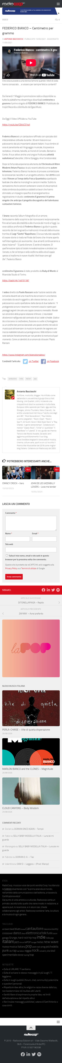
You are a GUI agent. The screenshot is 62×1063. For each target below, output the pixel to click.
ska (48, 951)
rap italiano (20, 951)
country (54, 929)
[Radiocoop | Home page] (17, 3)
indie (21, 379)
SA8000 (8, 889)
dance (17, 933)
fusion (55, 933)
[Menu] (58, 4)
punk (5, 950)
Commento (11, 513)
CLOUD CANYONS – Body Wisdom (20, 808)
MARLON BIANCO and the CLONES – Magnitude (27, 768)
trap (31, 954)
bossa (23, 929)
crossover (7, 933)
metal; (40, 942)
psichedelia (52, 946)
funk (49, 933)
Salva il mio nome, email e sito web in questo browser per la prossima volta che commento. (27, 557)
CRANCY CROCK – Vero (13, 483)
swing (26, 955)
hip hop (32, 937)
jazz (16, 942)
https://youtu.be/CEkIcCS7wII (16, 124)
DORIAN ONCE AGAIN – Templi (28, 829)
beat (12, 929)
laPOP (28, 942)
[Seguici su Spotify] (58, 590)
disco (23, 933)
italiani (28, 379)
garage (5, 937)
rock (35, 950)
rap (14, 950)
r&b (10, 951)
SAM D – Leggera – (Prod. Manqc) (33, 864)
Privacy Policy (11, 568)
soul (53, 950)
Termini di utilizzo (28, 568)
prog (43, 946)
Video (5, 19)
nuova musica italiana (13, 946)
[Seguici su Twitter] (53, 590)
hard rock (23, 937)
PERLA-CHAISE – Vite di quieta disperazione (26, 729)
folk (43, 933)
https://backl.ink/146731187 (15, 280)
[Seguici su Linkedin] (48, 590)
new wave (51, 942)
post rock (36, 947)
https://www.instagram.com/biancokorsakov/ (23, 354)
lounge (33, 942)
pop (35, 379)
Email (35, 533)
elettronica (33, 933)
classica (47, 929)
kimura (21, 942)
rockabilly (42, 951)
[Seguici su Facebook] (43, 590)
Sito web (9, 544)
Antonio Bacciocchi (13, 39)
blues (17, 929)
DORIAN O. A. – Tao (24, 857)
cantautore (13, 379)
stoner (20, 955)
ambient (5, 929)
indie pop (50, 938)
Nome (8, 533)
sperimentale (9, 954)
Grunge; (13, 937)
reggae (28, 950)
